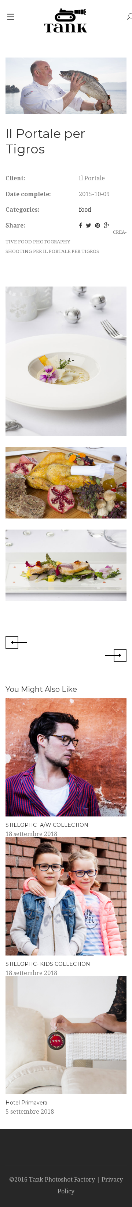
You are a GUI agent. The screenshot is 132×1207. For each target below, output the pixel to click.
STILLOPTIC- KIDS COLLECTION (48, 964)
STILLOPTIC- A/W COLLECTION (47, 825)
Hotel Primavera (26, 1102)
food (85, 209)
